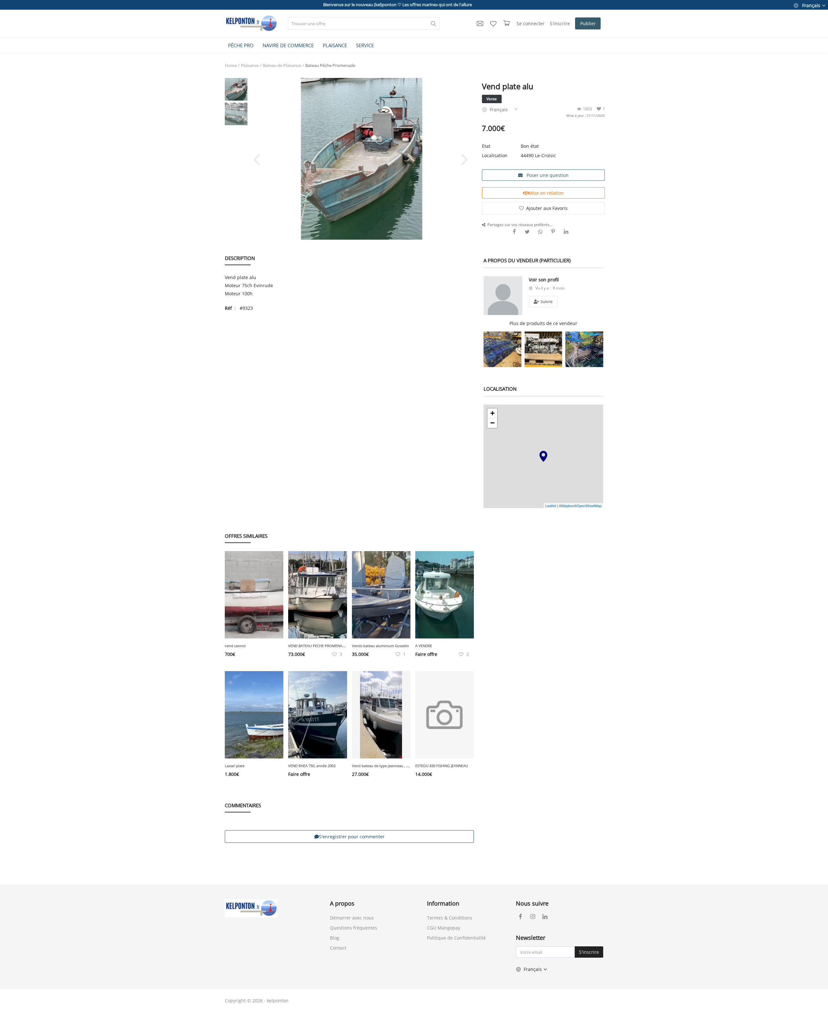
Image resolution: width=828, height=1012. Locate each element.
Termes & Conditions (449, 918)
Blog (334, 938)
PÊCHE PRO (241, 45)
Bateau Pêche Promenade (330, 65)
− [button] (492, 423)
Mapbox (567, 505)
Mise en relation (546, 193)
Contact (338, 948)
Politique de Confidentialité (456, 938)
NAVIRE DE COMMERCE (288, 45)
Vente (491, 99)
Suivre (545, 301)
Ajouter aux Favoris (547, 208)
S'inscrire (560, 23)
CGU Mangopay (443, 928)
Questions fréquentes (353, 928)
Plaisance (250, 65)
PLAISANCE (335, 45)
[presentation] (258, 159)
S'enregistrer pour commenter (352, 836)
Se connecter (531, 23)
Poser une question (547, 175)
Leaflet (550, 505)
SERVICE (365, 45)
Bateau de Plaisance (282, 65)
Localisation (494, 155)
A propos (342, 903)
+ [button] (492, 413)
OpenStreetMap (589, 505)
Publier (588, 23)
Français (811, 5)
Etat (486, 146)
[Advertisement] (349, 364)
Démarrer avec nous (352, 918)
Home (231, 65)
